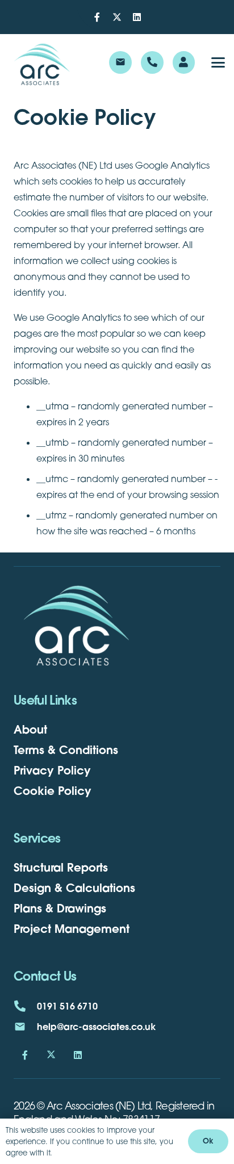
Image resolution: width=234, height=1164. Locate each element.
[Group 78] (42, 62)
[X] (117, 17)
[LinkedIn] (137, 17)
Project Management (71, 928)
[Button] (152, 62)
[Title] (97, 17)
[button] (218, 62)
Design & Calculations (74, 887)
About (30, 729)
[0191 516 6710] (25, 1006)
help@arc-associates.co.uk (96, 1026)
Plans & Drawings (60, 908)
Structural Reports (61, 867)
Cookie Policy (52, 790)
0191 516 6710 (67, 1006)
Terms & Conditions (66, 749)
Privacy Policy (52, 770)
